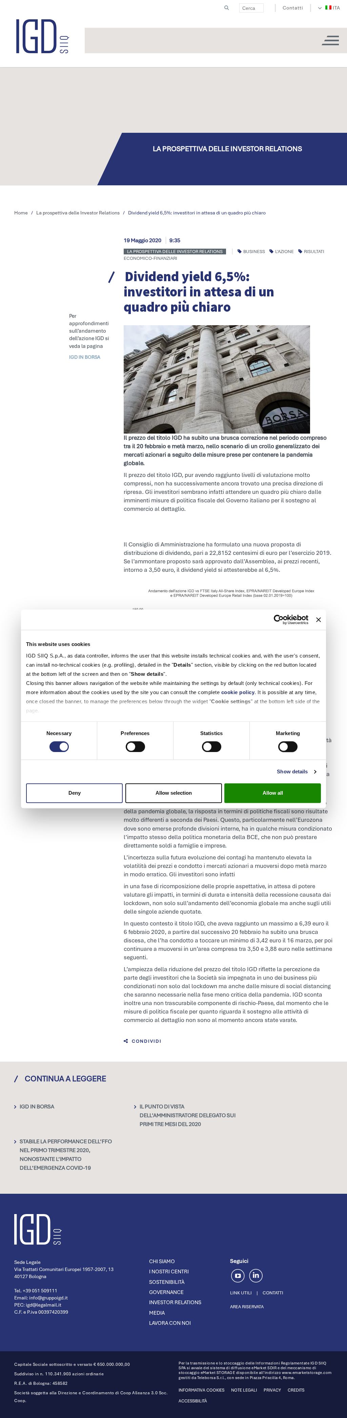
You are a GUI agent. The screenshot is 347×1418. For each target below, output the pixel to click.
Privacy (272, 1390)
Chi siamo (162, 1261)
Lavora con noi (170, 1323)
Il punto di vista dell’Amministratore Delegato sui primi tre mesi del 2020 (188, 1115)
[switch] (135, 746)
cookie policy (238, 692)
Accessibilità (193, 1401)
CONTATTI (273, 1293)
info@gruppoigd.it (48, 1298)
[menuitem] (333, 8)
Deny (74, 793)
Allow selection (174, 793)
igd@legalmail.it (43, 1305)
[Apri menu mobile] (330, 40)
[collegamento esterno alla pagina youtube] (239, 1274)
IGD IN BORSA (84, 357)
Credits (296, 1390)
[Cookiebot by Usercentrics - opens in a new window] (278, 619)
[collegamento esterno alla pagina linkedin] (256, 1274)
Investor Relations (175, 1302)
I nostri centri (169, 1271)
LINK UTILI (241, 1293)
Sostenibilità (166, 1282)
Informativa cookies (201, 1390)
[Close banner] (318, 619)
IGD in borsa (37, 1106)
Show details (292, 771)
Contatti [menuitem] (293, 8)
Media (157, 1313)
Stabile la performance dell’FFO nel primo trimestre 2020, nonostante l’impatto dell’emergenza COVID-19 (66, 1154)
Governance (166, 1292)
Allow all (273, 793)
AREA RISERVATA (247, 1307)
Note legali (244, 1390)
